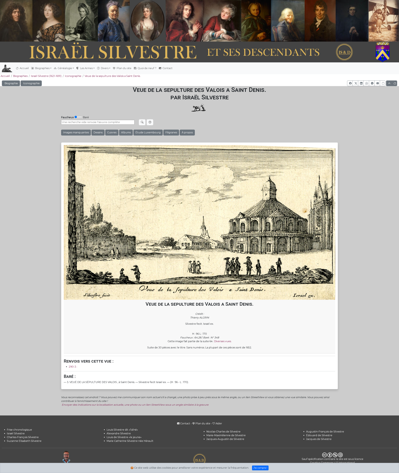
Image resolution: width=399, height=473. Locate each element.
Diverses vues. (222, 341)
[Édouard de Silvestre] (352, 21)
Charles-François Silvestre (23, 437)
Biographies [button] (42, 68)
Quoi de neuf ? (146, 68)
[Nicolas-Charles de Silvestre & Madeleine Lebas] (203, 21)
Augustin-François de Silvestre (325, 431)
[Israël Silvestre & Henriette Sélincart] (32, 21)
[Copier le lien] (382, 83)
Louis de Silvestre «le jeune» (124, 437)
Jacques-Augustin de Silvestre (225, 439)
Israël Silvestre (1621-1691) (46, 76)
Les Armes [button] (86, 68)
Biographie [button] (11, 83)
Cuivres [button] (111, 132)
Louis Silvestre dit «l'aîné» (122, 429)
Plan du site (123, 68)
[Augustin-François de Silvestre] (320, 21)
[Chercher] (142, 122)
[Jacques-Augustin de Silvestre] (287, 21)
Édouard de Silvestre (319, 435)
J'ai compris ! (260, 467)
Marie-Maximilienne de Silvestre (226, 435)
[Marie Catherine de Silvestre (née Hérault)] (147, 21)
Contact (167, 68)
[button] (350, 83)
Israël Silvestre (16, 433)
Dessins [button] (98, 132)
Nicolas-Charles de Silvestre (223, 431)
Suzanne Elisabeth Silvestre (24, 440)
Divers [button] (104, 68)
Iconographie (73, 76)
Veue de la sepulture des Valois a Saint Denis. (112, 76)
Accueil (24, 68)
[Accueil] (184, 52)
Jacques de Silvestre (319, 439)
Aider (219, 423)
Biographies (20, 76)
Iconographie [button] (31, 83)
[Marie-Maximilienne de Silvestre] (255, 21)
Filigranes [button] (171, 132)
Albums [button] (126, 132)
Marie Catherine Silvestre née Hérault (130, 440)
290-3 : (73, 366)
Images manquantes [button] (76, 132)
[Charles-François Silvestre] (81, 21)
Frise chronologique (19, 429)
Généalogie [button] (64, 68)
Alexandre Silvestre (119, 433)
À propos (187, 132)
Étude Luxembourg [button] (148, 132)
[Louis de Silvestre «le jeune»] (114, 21)
